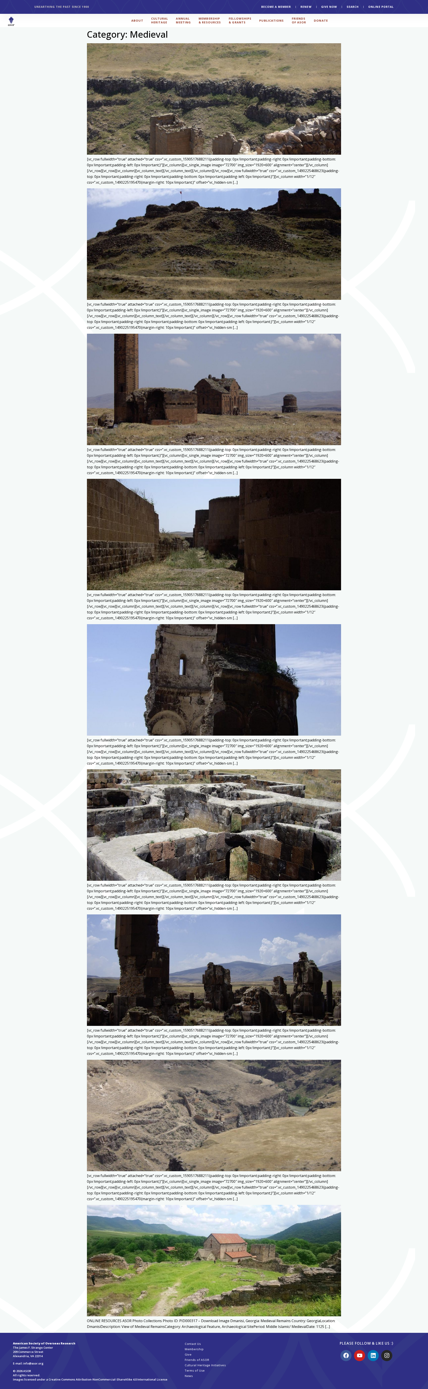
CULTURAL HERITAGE (159, 20)
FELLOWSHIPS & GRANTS (240, 20)
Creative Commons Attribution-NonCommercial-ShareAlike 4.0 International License (108, 1379)
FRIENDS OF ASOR (299, 20)
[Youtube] (359, 1355)
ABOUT (137, 21)
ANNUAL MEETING (183, 20)
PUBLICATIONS (271, 21)
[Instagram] (386, 1355)
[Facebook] (346, 1355)
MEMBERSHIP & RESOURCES (210, 20)
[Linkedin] (373, 1355)
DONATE (321, 21)
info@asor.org (33, 1363)
